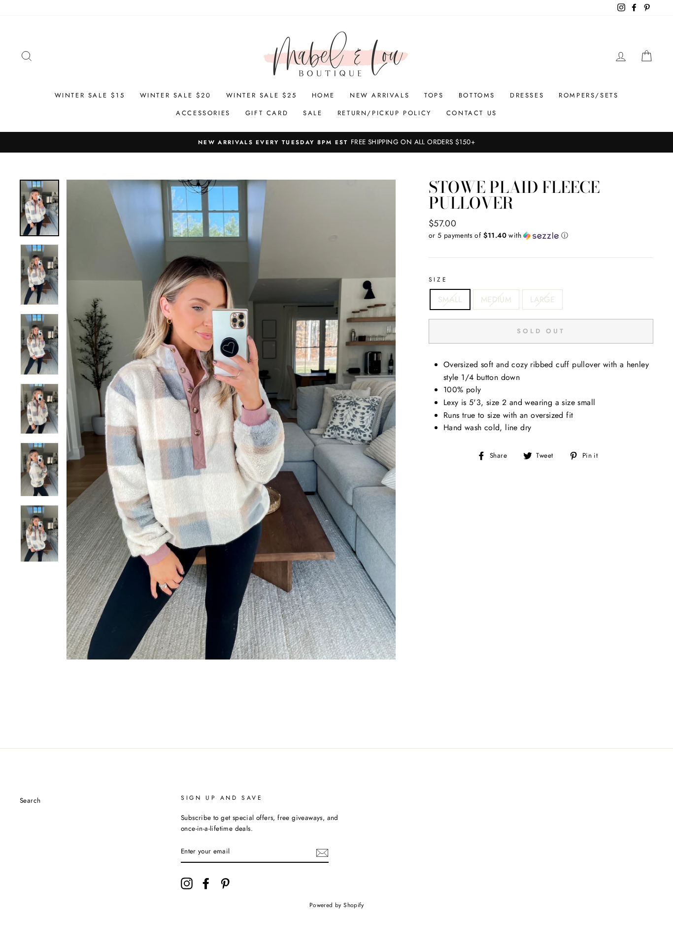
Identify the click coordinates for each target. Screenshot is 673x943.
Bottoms (477, 95)
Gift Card (266, 113)
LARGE (542, 299)
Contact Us (471, 113)
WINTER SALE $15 (90, 95)
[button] (541, 235)
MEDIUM (496, 299)
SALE (312, 113)
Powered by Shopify (336, 905)
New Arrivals (379, 95)
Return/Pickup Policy (384, 113)
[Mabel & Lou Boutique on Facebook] (206, 883)
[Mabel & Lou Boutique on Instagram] (187, 883)
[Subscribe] (322, 852)
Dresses (527, 95)
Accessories (203, 113)
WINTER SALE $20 (175, 95)
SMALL (450, 299)
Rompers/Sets (588, 95)
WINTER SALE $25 (261, 95)
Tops (433, 95)
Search (30, 800)
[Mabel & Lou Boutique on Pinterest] (225, 883)
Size (438, 279)
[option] (336, 142)
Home (323, 95)
